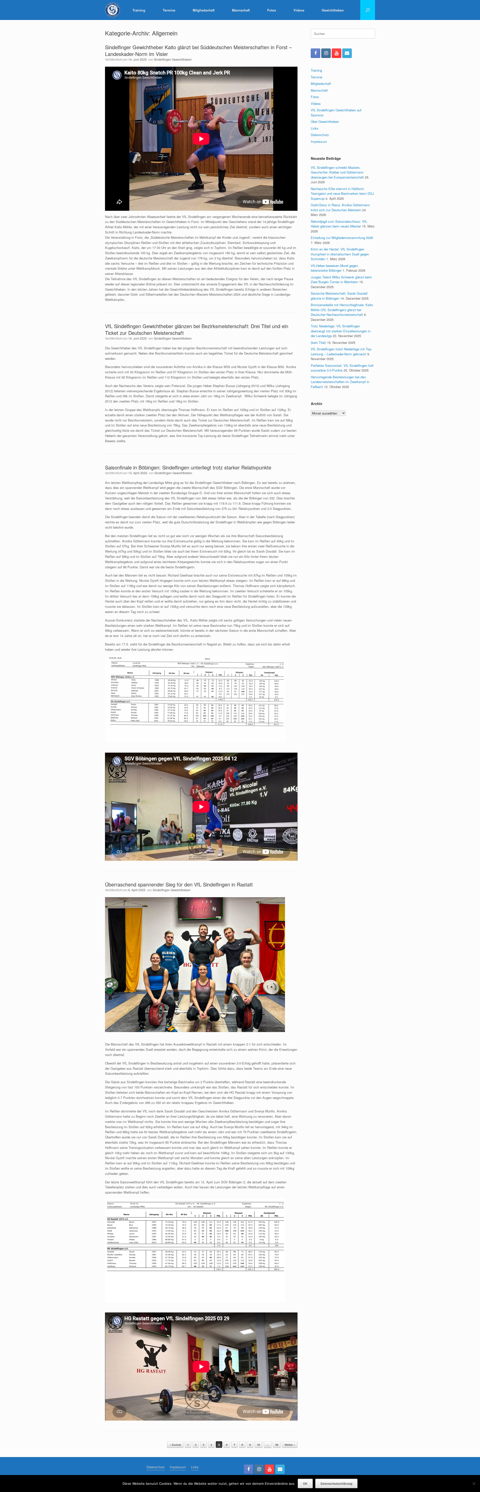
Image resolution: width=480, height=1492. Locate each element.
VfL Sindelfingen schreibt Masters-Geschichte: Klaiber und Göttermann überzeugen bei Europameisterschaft (337, 172)
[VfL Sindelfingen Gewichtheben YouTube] (336, 53)
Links (314, 128)
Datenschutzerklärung (336, 1483)
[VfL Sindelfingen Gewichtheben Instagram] (326, 53)
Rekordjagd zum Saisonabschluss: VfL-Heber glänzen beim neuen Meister (339, 224)
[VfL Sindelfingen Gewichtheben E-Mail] (347, 53)
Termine (169, 10)
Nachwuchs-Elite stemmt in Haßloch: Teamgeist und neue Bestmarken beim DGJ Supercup (342, 193)
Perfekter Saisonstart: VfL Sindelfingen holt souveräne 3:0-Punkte (342, 368)
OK (305, 1483)
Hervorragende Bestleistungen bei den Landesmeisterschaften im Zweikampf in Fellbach (340, 382)
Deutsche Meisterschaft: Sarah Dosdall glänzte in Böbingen (339, 296)
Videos (299, 10)
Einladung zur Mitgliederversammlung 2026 (342, 237)
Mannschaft (241, 10)
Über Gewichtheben (325, 121)
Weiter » (289, 1445)
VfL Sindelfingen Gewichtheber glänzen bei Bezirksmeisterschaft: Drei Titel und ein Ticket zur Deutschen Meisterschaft (196, 329)
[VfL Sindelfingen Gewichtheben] (112, 9)
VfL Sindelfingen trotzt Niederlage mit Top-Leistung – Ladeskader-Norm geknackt (341, 351)
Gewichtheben (333, 10)
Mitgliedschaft (203, 10)
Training (138, 10)
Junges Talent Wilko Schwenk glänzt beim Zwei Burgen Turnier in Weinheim (341, 279)
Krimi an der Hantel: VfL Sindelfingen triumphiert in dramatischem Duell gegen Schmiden (340, 254)
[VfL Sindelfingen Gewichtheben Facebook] (315, 53)
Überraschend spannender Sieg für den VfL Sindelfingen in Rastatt (179, 884)
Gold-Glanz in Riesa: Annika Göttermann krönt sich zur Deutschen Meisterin (340, 207)
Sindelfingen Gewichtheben (173, 59)
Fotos (271, 10)
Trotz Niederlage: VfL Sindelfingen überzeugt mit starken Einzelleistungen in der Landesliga (340, 331)
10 (258, 1445)
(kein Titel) (318, 342)
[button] (367, 10)
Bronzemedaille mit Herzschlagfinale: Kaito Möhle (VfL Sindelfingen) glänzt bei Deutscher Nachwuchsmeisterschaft (342, 309)
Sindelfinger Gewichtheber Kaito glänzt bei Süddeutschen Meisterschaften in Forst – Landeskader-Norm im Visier (198, 50)
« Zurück (175, 1445)
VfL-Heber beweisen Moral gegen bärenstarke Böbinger (334, 268)
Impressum (319, 141)
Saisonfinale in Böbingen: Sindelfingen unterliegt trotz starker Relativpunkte (188, 467)
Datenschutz (320, 134)
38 (276, 1445)
